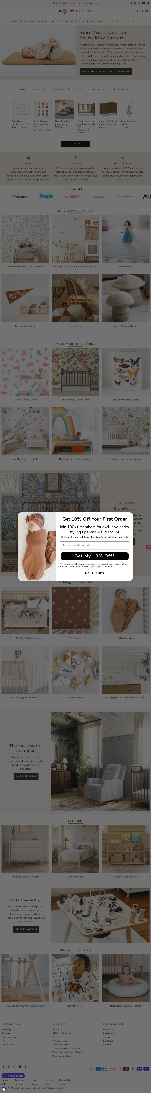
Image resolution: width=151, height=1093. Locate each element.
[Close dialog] (129, 516)
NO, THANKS (94, 573)
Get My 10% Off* (94, 556)
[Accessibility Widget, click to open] (3, 1089)
